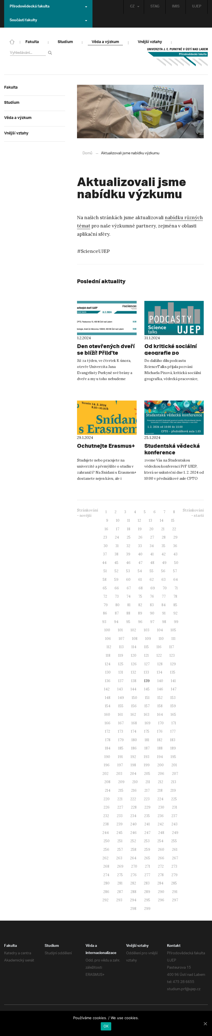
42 (163, 554)
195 (173, 756)
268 (106, 866)
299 (147, 908)
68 (141, 588)
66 (117, 588)
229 (147, 807)
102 (133, 630)
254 (160, 841)
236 (161, 816)
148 (107, 697)
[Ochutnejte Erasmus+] (107, 418)
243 (174, 824)
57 (175, 571)
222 (133, 799)
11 (128, 520)
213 (173, 782)
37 (105, 554)
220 (107, 799)
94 (116, 621)
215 (120, 790)
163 (146, 714)
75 (140, 596)
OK (106, 1026)
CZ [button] (132, 6)
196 (107, 765)
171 (173, 723)
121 (146, 655)
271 (147, 866)
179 (121, 740)
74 (128, 596)
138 (133, 681)
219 (173, 790)
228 (134, 807)
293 (119, 900)
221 (120, 799)
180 (134, 740)
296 (161, 900)
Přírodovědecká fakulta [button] (29, 6)
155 (120, 706)
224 (160, 799)
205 (147, 773)
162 (133, 714)
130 (108, 672)
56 (163, 571)
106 (108, 638)
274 (106, 875)
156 (134, 706)
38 (116, 554)
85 (175, 605)
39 (128, 554)
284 (160, 883)
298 (133, 908)
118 (108, 655)
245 (119, 832)
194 (160, 756)
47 (140, 562)
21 (163, 529)
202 (105, 773)
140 (160, 681)
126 (134, 664)
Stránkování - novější (87, 513)
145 (147, 689)
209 (121, 782)
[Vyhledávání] (51, 52)
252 (133, 841)
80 (117, 605)
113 (121, 647)
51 (105, 571)
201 (174, 765)
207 (175, 773)
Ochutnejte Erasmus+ (106, 445)
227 (120, 807)
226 (107, 807)
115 (146, 647)
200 (160, 765)
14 (161, 520)
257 (120, 849)
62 (152, 579)
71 (176, 588)
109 (148, 638)
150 (134, 697)
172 (107, 731)
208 (107, 782)
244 (105, 832)
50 (176, 562)
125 (120, 664)
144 (133, 689)
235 (147, 816)
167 (121, 723)
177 (173, 731)
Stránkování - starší (193, 513)
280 (107, 883)
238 (106, 824)
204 (133, 773)
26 (140, 537)
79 (106, 605)
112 (109, 647)
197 (120, 765)
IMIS (175, 6)
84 (163, 605)
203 (119, 773)
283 (147, 883)
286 (106, 891)
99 (176, 621)
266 (161, 858)
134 (159, 672)
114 (133, 647)
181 (147, 740)
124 (107, 664)
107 (121, 638)
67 (129, 588)
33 (140, 546)
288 (133, 891)
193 (146, 756)
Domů (87, 153)
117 (171, 647)
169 (147, 723)
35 (163, 546)
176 (160, 731)
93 (104, 621)
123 (172, 655)
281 (120, 883)
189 (173, 748)
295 (147, 900)
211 (147, 782)
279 (174, 875)
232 (106, 816)
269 (120, 866)
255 (174, 841)
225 (174, 799)
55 (151, 571)
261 (174, 849)
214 (107, 790)
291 (174, 891)
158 (160, 706)
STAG (154, 6)
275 (120, 875)
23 (105, 537)
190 (107, 756)
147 (173, 689)
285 (174, 883)
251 (120, 841)
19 (140, 529)
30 (106, 546)
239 (119, 824)
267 (175, 858)
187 (147, 748)
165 (173, 714)
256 (106, 849)
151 (147, 697)
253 (147, 841)
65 (105, 588)
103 (146, 630)
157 (147, 706)
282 (133, 883)
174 (133, 731)
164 (160, 714)
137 (120, 681)
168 (134, 723)
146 (160, 689)
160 (107, 714)
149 (121, 697)
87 (117, 613)
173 (120, 731)
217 (147, 790)
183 (172, 740)
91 (164, 613)
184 (107, 748)
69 (152, 588)
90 (152, 613)
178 (107, 740)
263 (119, 858)
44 (104, 562)
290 (161, 891)
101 (120, 630)
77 (164, 596)
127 (147, 664)
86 (105, 613)
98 (164, 621)
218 (160, 790)
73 (117, 596)
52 (116, 571)
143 (120, 689)
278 (161, 875)
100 (107, 630)
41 (152, 554)
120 (133, 655)
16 (106, 529)
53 (128, 571)
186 (134, 748)
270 (134, 866)
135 (172, 672)
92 (175, 613)
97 (152, 621)
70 (165, 588)
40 (140, 554)
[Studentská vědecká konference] (174, 418)
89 (140, 613)
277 (147, 875)
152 (160, 697)
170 (161, 723)
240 (133, 824)
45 (116, 562)
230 (161, 807)
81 (129, 605)
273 (174, 866)
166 (107, 723)
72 (105, 596)
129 (173, 664)
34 (152, 546)
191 (120, 756)
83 (152, 605)
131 (120, 672)
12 (139, 520)
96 (140, 621)
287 (120, 891)
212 (160, 782)
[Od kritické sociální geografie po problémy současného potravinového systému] (174, 318)
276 (134, 875)
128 (160, 664)
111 (173, 638)
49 (164, 562)
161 (120, 714)
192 (133, 756)
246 (133, 832)
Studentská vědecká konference (172, 449)
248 (161, 832)
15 (172, 520)
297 (175, 900)
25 (129, 537)
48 (152, 562)
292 (105, 900)
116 (159, 647)
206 (161, 773)
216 (134, 790)
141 (173, 681)
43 (175, 554)
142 (107, 689)
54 (140, 571)
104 (160, 630)
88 (128, 613)
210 (135, 782)
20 (151, 529)
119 (120, 655)
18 (128, 529)
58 (105, 579)
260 (161, 849)
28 (164, 537)
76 (152, 596)
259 (147, 849)
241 (147, 824)
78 (175, 596)
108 (134, 638)
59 (116, 579)
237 (174, 816)
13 (150, 520)
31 (117, 546)
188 (160, 748)
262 (105, 858)
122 (159, 655)
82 (140, 605)
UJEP (196, 6)
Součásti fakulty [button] (23, 20)
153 (173, 697)
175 (146, 731)
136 (107, 681)
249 (175, 832)
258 (133, 849)
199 (147, 765)
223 (147, 799)
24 (117, 537)
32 (128, 546)
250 (107, 841)
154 (107, 706)
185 (120, 748)
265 (147, 858)
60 (128, 579)
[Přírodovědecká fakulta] (12, 41)
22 (174, 529)
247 (147, 832)
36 (175, 546)
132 (133, 672)
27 (152, 537)
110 (161, 638)
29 (175, 537)
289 (147, 891)
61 (140, 579)
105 (173, 630)
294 (133, 900)
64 (175, 579)
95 (128, 621)
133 (146, 672)
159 (173, 706)
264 (133, 858)
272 (161, 866)
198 (133, 765)
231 (174, 807)
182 (159, 740)
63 (163, 579)
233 (120, 816)
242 (161, 824)
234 (133, 816)
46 (128, 562)
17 (117, 529)
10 (118, 520)
